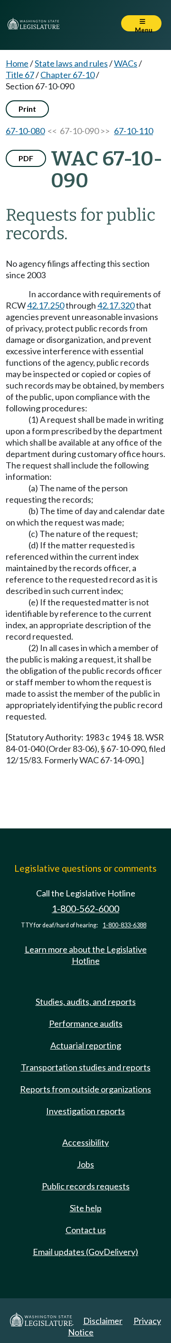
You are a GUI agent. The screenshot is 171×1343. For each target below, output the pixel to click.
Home (17, 63)
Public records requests (86, 1186)
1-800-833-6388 (124, 925)
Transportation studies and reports (86, 1067)
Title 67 (20, 74)
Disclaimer (103, 1320)
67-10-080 (25, 131)
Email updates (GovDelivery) (85, 1251)
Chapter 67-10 (67, 74)
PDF (26, 158)
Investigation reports (85, 1111)
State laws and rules (71, 63)
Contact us (86, 1230)
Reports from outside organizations (85, 1089)
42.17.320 (115, 305)
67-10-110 (133, 131)
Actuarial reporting (85, 1045)
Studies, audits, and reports (86, 1001)
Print (27, 108)
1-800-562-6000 (85, 908)
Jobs (85, 1164)
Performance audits (86, 1023)
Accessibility (85, 1142)
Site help (86, 1208)
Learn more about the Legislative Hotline (86, 955)
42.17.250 (45, 305)
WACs (125, 63)
